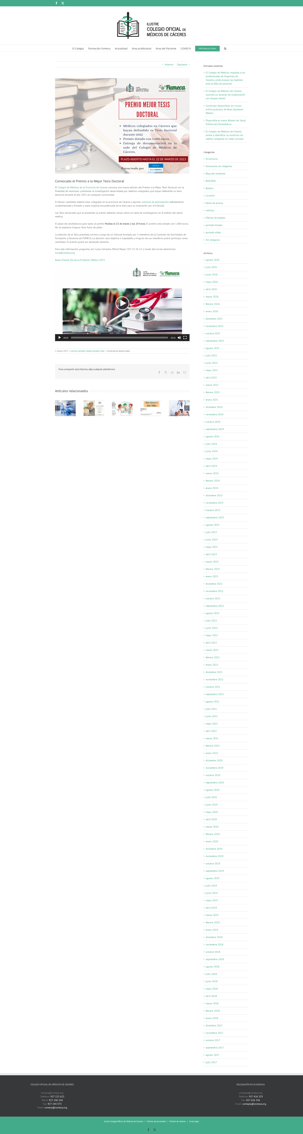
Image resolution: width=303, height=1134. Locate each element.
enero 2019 (212, 929)
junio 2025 (212, 362)
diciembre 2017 (214, 1025)
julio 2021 (211, 708)
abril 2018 (211, 996)
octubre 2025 (213, 333)
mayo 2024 (212, 458)
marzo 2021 (212, 738)
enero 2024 (212, 488)
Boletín (209, 188)
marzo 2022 (212, 650)
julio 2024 (211, 443)
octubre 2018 (213, 951)
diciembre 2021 (214, 672)
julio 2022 (211, 620)
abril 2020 (211, 819)
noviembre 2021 (214, 679)
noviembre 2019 (214, 856)
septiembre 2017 (215, 1047)
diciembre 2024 (214, 407)
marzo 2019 (212, 915)
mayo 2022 (212, 635)
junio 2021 (212, 716)
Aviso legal (194, 1121)
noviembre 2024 (214, 414)
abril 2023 (211, 554)
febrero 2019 (213, 922)
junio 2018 (212, 981)
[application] (122, 303)
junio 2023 (212, 539)
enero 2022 (212, 664)
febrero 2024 (213, 480)
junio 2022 (212, 627)
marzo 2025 (212, 385)
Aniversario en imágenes (219, 166)
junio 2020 (212, 804)
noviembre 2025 (214, 326)
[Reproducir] (59, 337)
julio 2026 (211, 267)
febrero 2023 (213, 569)
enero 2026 (212, 311)
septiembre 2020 (215, 782)
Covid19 (210, 195)
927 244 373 (55, 1103)
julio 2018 (211, 974)
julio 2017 (211, 1062)
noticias (73, 351)
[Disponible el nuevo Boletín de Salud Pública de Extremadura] (150, 401)
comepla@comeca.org (254, 1103)
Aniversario (212, 158)
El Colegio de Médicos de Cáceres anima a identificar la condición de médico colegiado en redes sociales (225, 135)
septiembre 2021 (215, 694)
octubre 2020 (213, 775)
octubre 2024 (213, 421)
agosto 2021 (212, 701)
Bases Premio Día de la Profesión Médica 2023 (80, 260)
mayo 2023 (212, 547)
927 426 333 (256, 1096)
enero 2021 (212, 753)
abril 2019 (211, 907)
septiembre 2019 (215, 870)
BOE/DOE (211, 180)
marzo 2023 (212, 561)
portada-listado (84, 351)
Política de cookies (177, 1121)
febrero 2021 (213, 745)
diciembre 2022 (214, 583)
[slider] (119, 337)
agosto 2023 (212, 524)
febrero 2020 (213, 834)
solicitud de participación (155, 202)
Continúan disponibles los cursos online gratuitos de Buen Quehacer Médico (224, 109)
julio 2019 (211, 885)
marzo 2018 (212, 1003)
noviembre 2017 (214, 1032)
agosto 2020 (212, 789)
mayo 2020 (212, 812)
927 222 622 (57, 1096)
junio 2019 (212, 893)
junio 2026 (212, 274)
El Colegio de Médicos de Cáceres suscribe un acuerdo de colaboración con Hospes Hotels (225, 94)
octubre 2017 (213, 1040)
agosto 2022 (212, 613)
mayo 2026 (212, 281)
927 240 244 (56, 1100)
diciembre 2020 (214, 760)
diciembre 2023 (214, 495)
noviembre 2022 (214, 591)
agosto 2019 (212, 878)
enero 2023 (212, 576)
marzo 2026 (212, 296)
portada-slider (98, 351)
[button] (225, 48)
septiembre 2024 (215, 429)
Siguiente (182, 64)
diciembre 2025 (214, 318)
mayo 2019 (212, 900)
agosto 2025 (212, 348)
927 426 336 (253, 1100)
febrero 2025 (213, 392)
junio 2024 (212, 451)
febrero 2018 (213, 1010)
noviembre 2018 (214, 944)
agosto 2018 (212, 966)
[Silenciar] (179, 337)
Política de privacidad (156, 1121)
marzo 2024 (212, 473)
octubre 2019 (213, 863)
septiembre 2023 (215, 517)
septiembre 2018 (215, 959)
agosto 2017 (212, 1055)
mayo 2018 (212, 988)
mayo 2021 (212, 723)
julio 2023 (211, 532)
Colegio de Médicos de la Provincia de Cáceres (83, 187)
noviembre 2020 (214, 767)
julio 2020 (211, 797)
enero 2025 (212, 399)
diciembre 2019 (214, 848)
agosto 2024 (212, 436)
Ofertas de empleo (215, 217)
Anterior (169, 64)
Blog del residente (215, 173)
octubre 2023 (213, 510)
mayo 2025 (212, 370)
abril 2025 (211, 377)
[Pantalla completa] (185, 337)
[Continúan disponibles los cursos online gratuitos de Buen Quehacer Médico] (122, 401)
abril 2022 (211, 642)
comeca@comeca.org (56, 1107)
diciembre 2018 (214, 937)
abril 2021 (211, 731)
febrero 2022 (213, 657)
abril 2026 (211, 289)
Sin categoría (213, 239)
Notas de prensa (214, 203)
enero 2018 (212, 1018)
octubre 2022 (213, 598)
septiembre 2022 (215, 605)
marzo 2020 (212, 826)
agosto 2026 (212, 259)
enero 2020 (212, 841)
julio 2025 (211, 355)
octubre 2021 (213, 686)
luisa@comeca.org (65, 252)
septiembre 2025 (215, 340)
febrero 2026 (213, 304)
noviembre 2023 (214, 502)
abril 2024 (211, 466)
